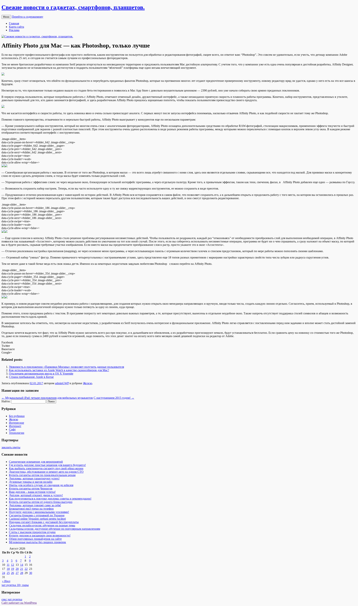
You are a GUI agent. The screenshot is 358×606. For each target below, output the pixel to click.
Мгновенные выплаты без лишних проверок (37, 542)
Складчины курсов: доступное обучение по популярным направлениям (54, 528)
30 (30, 573)
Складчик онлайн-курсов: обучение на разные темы (42, 525)
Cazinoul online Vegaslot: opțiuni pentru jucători (37, 518)
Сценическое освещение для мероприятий (36, 461)
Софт (12, 429)
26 (12, 573)
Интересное (16, 422)
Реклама (14, 30)
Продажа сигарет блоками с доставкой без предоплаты (44, 522)
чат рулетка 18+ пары (15, 585)
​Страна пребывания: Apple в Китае (31, 376)
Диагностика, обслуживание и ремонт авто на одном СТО (46, 471)
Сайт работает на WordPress (19, 602)
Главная (14, 23)
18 (8, 568)
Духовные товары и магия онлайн (30, 481)
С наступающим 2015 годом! (114, 397)
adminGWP (62, 383)
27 (17, 573)
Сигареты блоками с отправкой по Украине (37, 515)
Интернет (15, 426)
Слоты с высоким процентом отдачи (32, 532)
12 (12, 564)
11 (8, 564)
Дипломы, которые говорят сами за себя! (35, 505)
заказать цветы (10, 447)
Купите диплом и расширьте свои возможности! (39, 535)
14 (21, 564)
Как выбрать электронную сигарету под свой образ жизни (46, 468)
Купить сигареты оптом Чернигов (30, 488)
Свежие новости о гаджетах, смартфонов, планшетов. (73, 7)
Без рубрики (17, 416)
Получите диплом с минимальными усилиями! (39, 512)
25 (8, 573)
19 (12, 568)
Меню (6, 16)
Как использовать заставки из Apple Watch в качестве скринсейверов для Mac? (59, 370)
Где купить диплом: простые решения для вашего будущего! (47, 465)
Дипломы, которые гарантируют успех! (34, 478)
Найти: (5, 401)
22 (26, 568)
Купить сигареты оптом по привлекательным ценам (42, 475)
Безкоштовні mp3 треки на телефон (31, 508)
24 (3, 573)
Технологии (16, 432)
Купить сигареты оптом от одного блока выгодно (40, 502)
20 (17, 568)
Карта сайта (16, 26)
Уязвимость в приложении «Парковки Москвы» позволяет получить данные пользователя (66, 366)
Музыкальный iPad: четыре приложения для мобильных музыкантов (47, 397)
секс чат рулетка (11, 599)
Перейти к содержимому (27, 16)
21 (21, 568)
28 (21, 573)
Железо (87, 383)
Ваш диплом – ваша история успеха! (32, 491)
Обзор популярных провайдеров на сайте (35, 538)
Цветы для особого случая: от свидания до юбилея (41, 485)
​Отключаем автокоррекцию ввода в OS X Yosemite (41, 373)
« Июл (6, 581)
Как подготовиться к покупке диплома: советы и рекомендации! (50, 498)
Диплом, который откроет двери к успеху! (36, 495)
